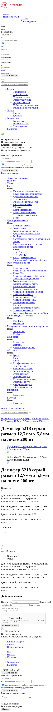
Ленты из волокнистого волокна (29, 270)
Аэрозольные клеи (22, 204)
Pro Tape (17, 236)
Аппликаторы (20, 199)
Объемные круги (21, 382)
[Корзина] (2, 81)
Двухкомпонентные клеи (25, 196)
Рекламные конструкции (25, 107)
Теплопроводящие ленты (25, 231)
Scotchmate (18, 323)
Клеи (9, 186)
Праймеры (18, 334)
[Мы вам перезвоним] (1, 24)
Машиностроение (22, 97)
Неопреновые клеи (22, 210)
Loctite (16, 217)
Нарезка (17, 113)
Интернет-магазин (10, 418)
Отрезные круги (21, 374)
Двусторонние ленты (17, 220)
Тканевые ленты (21, 268)
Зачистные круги (21, 366)
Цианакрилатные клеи (24, 212)
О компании (13, 118)
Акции (6, 14)
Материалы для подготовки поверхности (27, 326)
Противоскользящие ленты (26, 307)
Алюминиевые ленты (24, 286)
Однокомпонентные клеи (26, 202)
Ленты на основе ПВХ (24, 300)
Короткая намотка (22, 225)
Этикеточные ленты (23, 310)
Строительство (20, 94)
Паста (16, 360)
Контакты (12, 129)
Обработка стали (21, 102)
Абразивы (12, 350)
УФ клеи (17, 207)
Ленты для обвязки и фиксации (29, 276)
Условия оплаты (21, 123)
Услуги (10, 110)
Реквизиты (18, 121)
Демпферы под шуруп (24, 347)
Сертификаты (20, 126)
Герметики (12, 389)
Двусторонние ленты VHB (26, 233)
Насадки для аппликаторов (26, 191)
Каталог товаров (9, 173)
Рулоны (22, 255)
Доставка (17, 115)
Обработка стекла (22, 100)
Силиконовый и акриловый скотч (30, 260)
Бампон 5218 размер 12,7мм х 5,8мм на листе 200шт (25, 419)
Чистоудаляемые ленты (24, 257)
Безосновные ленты (23, 247)
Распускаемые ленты (23, 281)
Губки (16, 355)
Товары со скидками (17, 178)
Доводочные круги (22, 384)
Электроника (19, 92)
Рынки (10, 89)
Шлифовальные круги (24, 363)
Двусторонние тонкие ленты (27, 244)
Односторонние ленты (18, 262)
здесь (3, 70)
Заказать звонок (9, 673)
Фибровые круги (21, 376)
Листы (22, 252)
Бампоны (17, 345)
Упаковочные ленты (23, 294)
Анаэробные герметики (25, 215)
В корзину (11, 551)
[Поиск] (2, 79)
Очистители (19, 331)
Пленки (17, 305)
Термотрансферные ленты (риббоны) (31, 313)
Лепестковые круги (23, 368)
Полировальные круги (24, 379)
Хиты (10, 183)
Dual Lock (18, 321)
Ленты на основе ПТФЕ (25, 297)
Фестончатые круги (23, 371)
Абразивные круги (22, 387)
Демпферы (12, 337)
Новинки (11, 180)
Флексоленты (19, 228)
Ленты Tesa (18, 273)
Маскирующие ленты (24, 302)
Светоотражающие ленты (26, 278)
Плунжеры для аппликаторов (28, 194)
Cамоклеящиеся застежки (20, 315)
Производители (11, 16)
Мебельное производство (25, 105)
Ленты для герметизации (25, 289)
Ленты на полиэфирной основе (28, 292)
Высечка (11, 397)
